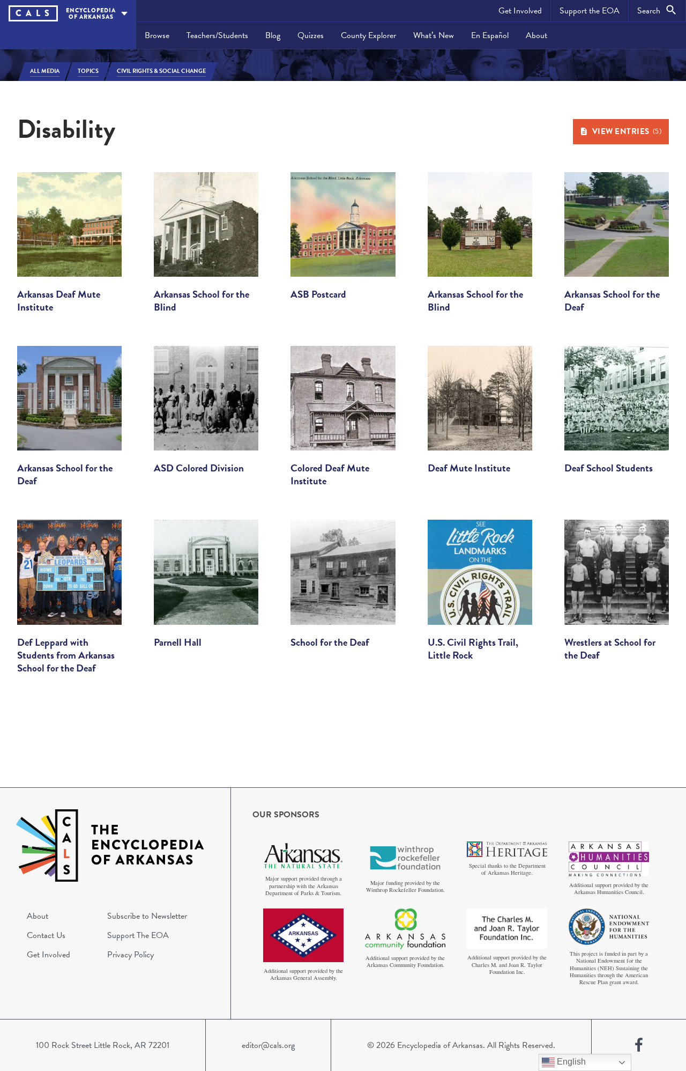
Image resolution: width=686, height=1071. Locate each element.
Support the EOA (590, 10)
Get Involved (520, 10)
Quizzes (310, 35)
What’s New (433, 35)
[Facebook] (639, 1045)
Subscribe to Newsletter (147, 916)
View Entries (627, 131)
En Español (490, 35)
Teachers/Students (217, 35)
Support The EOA (138, 935)
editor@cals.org (268, 1045)
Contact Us (46, 935)
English (570, 1061)
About (536, 35)
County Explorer (368, 35)
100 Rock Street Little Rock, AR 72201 (102, 1045)
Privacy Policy (130, 954)
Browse (157, 35)
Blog (272, 35)
